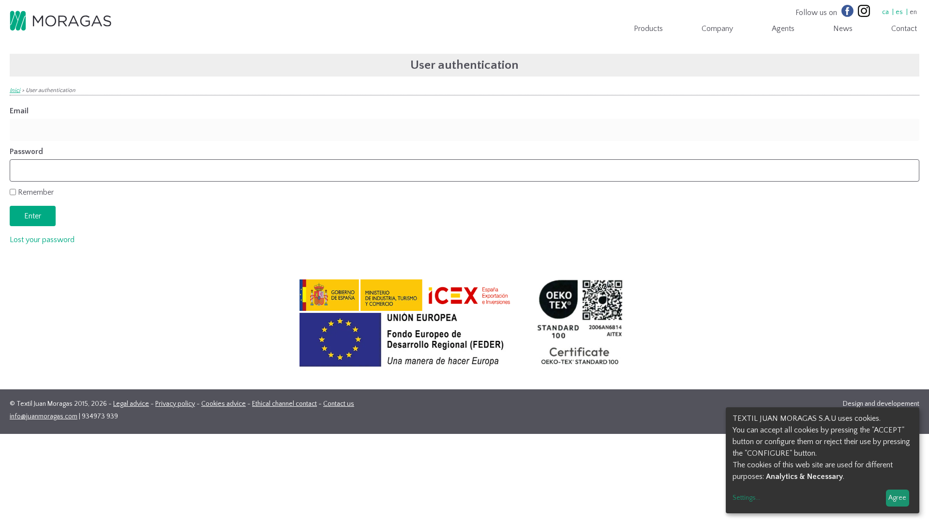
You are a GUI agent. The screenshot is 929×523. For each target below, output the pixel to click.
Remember (36, 192)
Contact (904, 28)
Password (26, 151)
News (843, 28)
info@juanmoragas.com (43, 416)
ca (885, 12)
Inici (15, 90)
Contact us (338, 404)
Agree (897, 498)
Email (19, 111)
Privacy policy (175, 404)
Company (717, 28)
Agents (783, 28)
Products (648, 28)
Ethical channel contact (284, 404)
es (899, 12)
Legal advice (131, 404)
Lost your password (42, 239)
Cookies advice (223, 404)
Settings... (746, 498)
